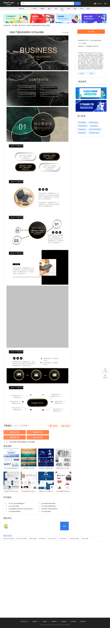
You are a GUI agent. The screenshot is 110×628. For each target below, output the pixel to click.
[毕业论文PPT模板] (91, 98)
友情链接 (63, 621)
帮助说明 (83, 621)
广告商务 (44, 621)
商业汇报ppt (94, 126)
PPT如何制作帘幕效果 (15, 511)
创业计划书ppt (52, 538)
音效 (75, 8)
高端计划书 (81, 46)
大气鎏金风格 (88, 46)
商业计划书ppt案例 (8, 538)
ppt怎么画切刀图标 (14, 506)
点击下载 (91, 31)
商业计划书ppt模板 (21, 538)
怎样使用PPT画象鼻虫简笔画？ (49, 508)
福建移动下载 (37, 432)
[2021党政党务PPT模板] (41, 22)
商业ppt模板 (82, 122)
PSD (81, 8)
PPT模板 (14, 25)
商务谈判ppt (42, 538)
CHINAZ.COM (58, 624)
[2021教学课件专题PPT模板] (68, 22)
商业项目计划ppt (94, 132)
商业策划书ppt (83, 126)
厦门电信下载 (14, 432)
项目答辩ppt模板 (74, 538)
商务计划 (95, 46)
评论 (64, 526)
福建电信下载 (14, 437)
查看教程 (81, 73)
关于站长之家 (24, 621)
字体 (55, 8)
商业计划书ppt (94, 122)
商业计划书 (22, 25)
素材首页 (21, 8)
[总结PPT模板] (91, 111)
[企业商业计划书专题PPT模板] (94, 22)
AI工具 (35, 8)
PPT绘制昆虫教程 (46, 511)
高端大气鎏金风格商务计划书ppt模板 (38, 25)
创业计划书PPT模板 (95, 129)
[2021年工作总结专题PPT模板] (15, 22)
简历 (68, 8)
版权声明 (54, 621)
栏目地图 (73, 621)
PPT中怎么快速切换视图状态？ (17, 503)
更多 (88, 8)
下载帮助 (54, 426)
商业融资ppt (82, 129)
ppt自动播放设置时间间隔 (48, 503)
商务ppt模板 (33, 538)
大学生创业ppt (63, 538)
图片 (49, 8)
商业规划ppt (82, 132)
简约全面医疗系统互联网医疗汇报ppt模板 (22, 442)
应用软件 (67, 426)
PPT (62, 8)
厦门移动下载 (37, 437)
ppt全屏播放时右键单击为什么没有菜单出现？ (21, 508)
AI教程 (42, 8)
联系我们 (34, 621)
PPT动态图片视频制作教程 (48, 506)
